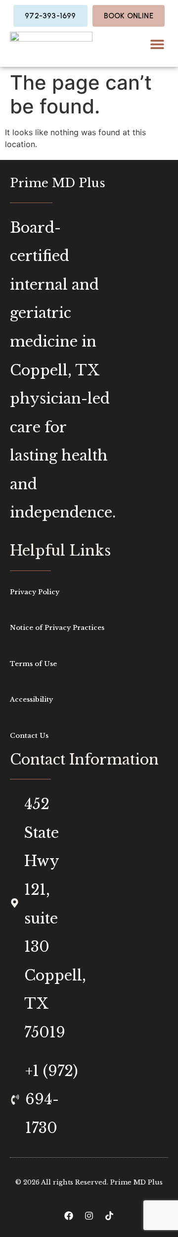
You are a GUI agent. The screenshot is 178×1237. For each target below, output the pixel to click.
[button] (157, 44)
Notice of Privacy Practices (57, 627)
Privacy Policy (34, 592)
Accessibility (31, 699)
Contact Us (29, 735)
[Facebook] (69, 1216)
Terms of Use (33, 664)
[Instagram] (89, 1216)
